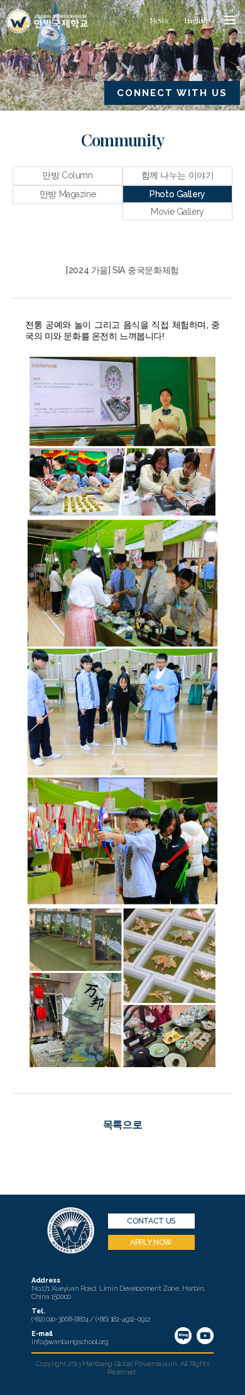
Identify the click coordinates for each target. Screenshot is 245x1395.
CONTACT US (151, 1221)
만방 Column (67, 175)
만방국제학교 (47, 21)
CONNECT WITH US (172, 93)
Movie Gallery (177, 212)
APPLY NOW (151, 1242)
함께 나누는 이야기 (177, 175)
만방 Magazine (67, 194)
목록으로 (122, 1125)
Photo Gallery (177, 194)
